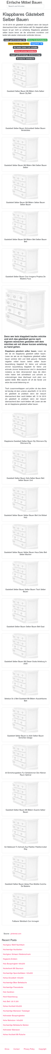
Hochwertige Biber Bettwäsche (15, 982)
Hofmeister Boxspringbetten (14, 1015)
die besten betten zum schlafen (26, 47)
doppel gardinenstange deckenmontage (25, 55)
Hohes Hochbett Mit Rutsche (14, 1034)
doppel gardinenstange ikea (15, 40)
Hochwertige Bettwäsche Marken (16, 1025)
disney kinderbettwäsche (37, 40)
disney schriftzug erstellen (19, 43)
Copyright (42, 1049)
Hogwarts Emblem (10, 959)
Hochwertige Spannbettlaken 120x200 (18, 973)
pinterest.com (16, 933)
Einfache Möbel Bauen (24, 2)
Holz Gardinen (8, 992)
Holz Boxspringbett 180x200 (14, 963)
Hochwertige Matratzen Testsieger (16, 1011)
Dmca (7, 1049)
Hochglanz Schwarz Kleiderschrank (17, 954)
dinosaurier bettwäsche (25, 58)
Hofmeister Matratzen (11, 1029)
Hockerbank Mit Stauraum (13, 968)
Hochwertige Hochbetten (12, 949)
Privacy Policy (29, 1049)
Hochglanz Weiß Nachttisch (14, 944)
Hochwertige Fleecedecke (13, 987)
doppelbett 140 (36, 43)
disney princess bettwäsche (25, 51)
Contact (16, 1049)
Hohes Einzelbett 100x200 (13, 977)
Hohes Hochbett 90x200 (12, 1006)
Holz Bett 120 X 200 (11, 1001)
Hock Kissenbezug (10, 996)
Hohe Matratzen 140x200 (13, 1020)
